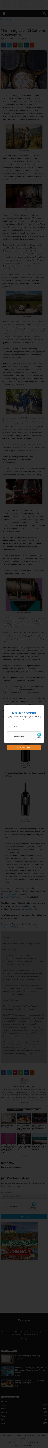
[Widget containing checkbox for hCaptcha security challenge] (24, 736)
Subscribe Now (24, 747)
